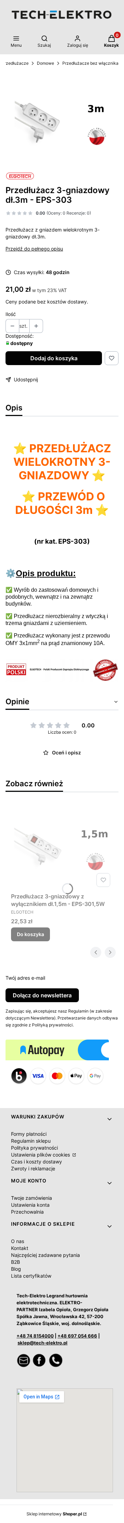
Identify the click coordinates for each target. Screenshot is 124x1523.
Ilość (11, 314)
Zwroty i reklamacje (33, 1168)
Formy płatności (28, 1134)
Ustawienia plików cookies (41, 1155)
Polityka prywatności (34, 1148)
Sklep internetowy (54, 1513)
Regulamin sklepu (31, 1141)
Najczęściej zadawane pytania (45, 1255)
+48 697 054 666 (77, 1336)
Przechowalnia (27, 1212)
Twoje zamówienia (31, 1198)
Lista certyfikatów (31, 1276)
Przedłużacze (15, 63)
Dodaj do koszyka (54, 358)
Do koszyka (30, 934)
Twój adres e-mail (25, 978)
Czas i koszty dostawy (36, 1161)
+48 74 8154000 (35, 1336)
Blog (16, 1269)
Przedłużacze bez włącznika (90, 63)
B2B (15, 1262)
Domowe (45, 63)
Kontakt (19, 1248)
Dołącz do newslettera (42, 995)
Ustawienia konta (30, 1205)
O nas (17, 1241)
